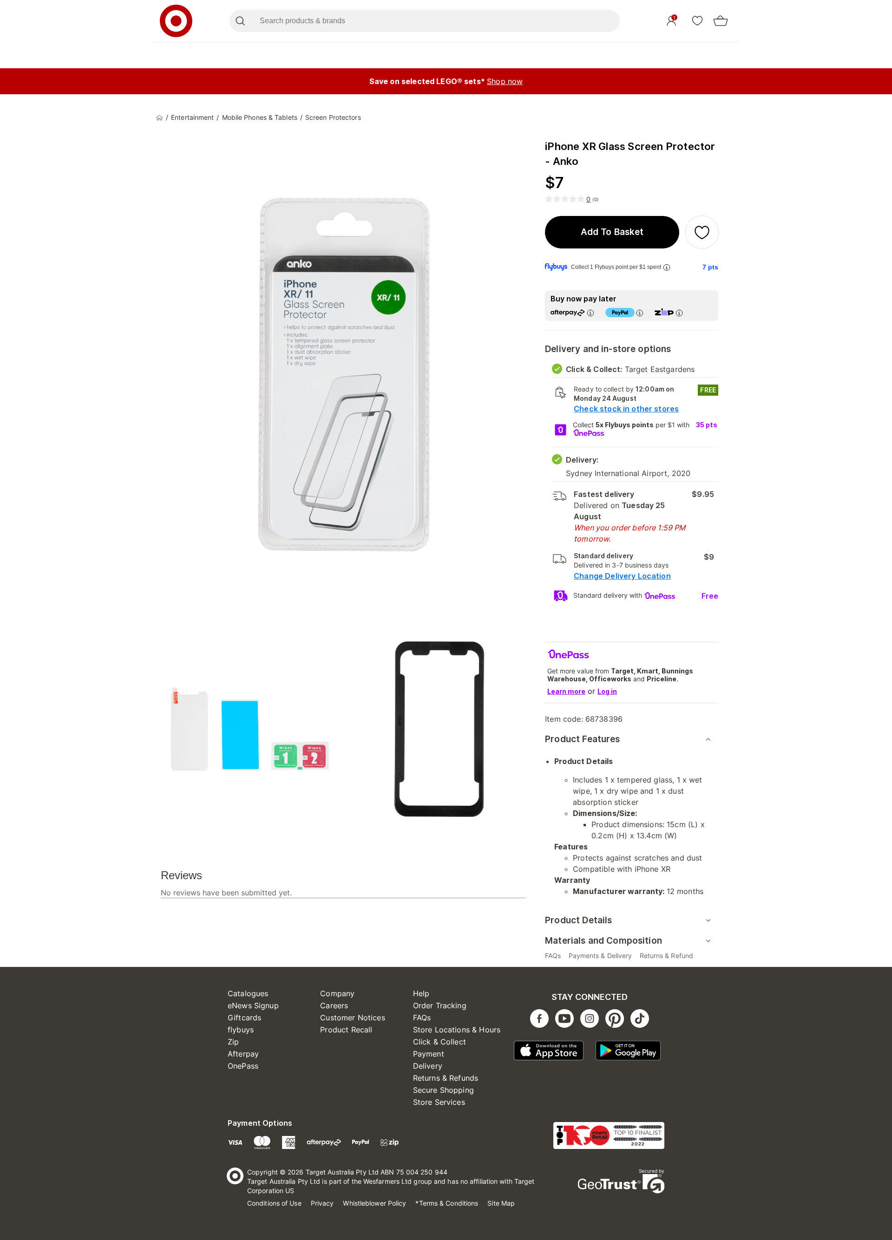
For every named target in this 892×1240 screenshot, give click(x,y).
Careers (334, 1005)
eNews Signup (253, 1005)
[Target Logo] (176, 21)
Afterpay (243, 1053)
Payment (428, 1053)
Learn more (566, 691)
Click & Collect (439, 1041)
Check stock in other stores (626, 408)
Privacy (322, 1203)
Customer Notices (352, 1017)
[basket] (720, 21)
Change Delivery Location (622, 576)
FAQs (422, 1017)
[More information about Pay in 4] (639, 312)
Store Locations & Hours (456, 1029)
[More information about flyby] (666, 267)
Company (337, 993)
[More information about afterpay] (590, 312)
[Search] (240, 21)
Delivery (427, 1065)
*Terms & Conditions (446, 1203)
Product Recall (346, 1029)
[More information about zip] (679, 312)
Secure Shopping (443, 1090)
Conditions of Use (274, 1203)
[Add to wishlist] (702, 232)
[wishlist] (697, 20)
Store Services (439, 1102)
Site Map (501, 1203)
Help (421, 993)
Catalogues (248, 993)
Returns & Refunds (446, 1078)
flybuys (241, 1029)
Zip (233, 1041)
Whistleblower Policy (374, 1203)
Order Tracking (439, 1005)
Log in (607, 691)
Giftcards (244, 1017)
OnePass (243, 1065)
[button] (612, 232)
